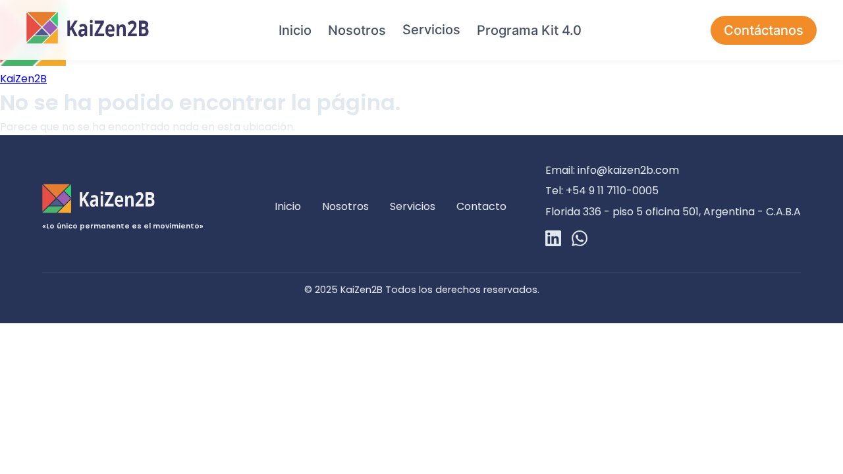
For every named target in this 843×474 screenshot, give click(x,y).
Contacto (481, 206)
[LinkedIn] (553, 240)
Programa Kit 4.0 (529, 30)
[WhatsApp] (579, 240)
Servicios (431, 30)
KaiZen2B (23, 78)
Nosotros (357, 30)
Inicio (295, 30)
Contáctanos (763, 30)
